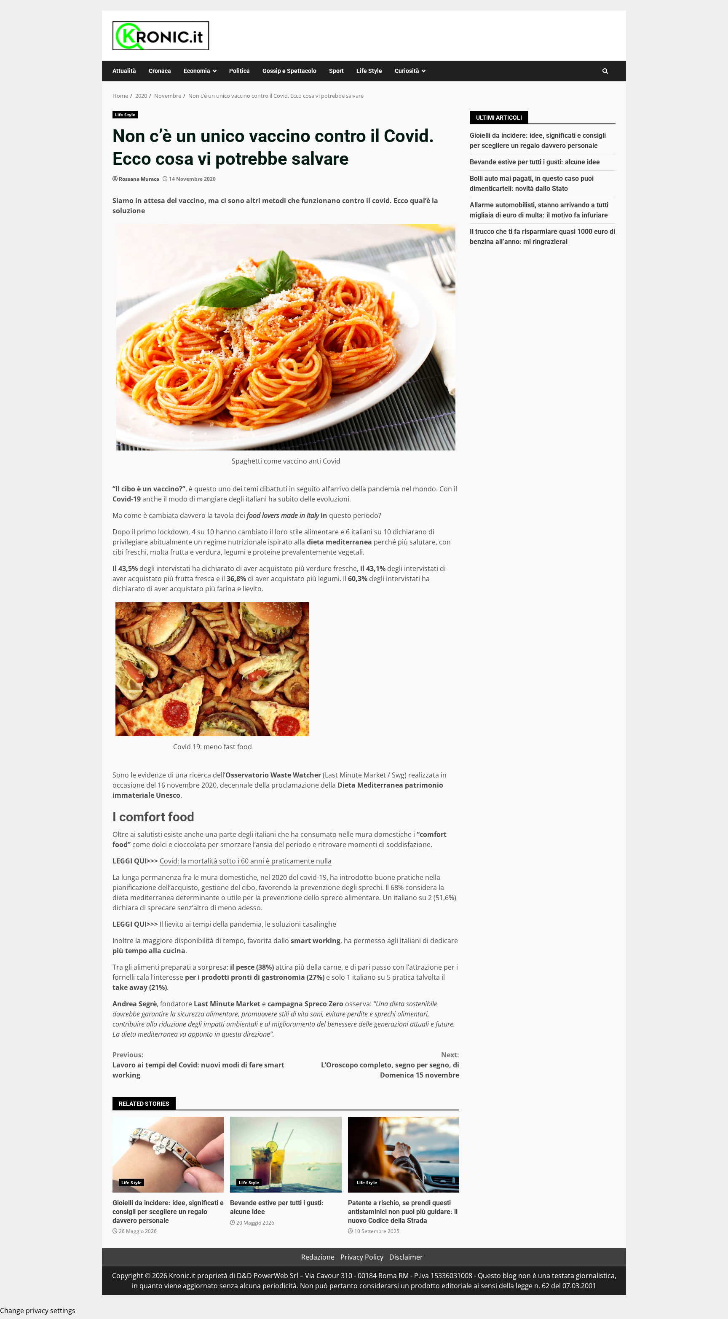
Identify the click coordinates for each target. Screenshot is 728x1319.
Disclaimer (406, 1257)
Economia (197, 70)
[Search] (605, 71)
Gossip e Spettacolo (289, 70)
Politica (239, 70)
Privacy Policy (361, 1257)
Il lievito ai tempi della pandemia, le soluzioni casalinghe (248, 924)
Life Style (369, 70)
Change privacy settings (37, 1310)
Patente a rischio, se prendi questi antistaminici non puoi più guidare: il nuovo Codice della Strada (403, 1155)
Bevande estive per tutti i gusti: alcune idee (285, 1155)
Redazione (318, 1257)
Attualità (124, 70)
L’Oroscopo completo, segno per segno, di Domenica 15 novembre (390, 1065)
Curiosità (407, 70)
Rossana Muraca (139, 178)
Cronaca (160, 70)
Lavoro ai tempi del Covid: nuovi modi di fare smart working (198, 1065)
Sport (336, 70)
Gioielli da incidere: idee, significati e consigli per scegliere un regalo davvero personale (168, 1155)
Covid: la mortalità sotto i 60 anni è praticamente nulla (246, 861)
